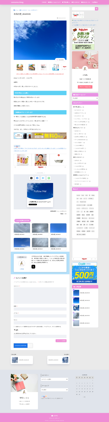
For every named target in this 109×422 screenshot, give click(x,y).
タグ (76, 189)
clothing (93, 195)
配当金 (83, 214)
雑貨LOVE (78, 154)
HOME (55, 416)
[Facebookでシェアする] (37, 178)
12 (84, 386)
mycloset (77, 131)
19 (84, 388)
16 (76, 388)
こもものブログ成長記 (81, 178)
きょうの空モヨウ (62, 211)
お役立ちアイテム (80, 113)
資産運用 (78, 214)
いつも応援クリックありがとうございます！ (84, 25)
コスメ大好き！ (80, 142)
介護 (84, 224)
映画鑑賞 (78, 218)
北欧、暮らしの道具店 (81, 234)
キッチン (78, 208)
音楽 (87, 211)
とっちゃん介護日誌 (81, 169)
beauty (83, 195)
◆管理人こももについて (54, 2)
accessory (78, 195)
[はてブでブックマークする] (43, 178)
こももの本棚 (79, 145)
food (77, 198)
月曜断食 (78, 221)
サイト (15, 320)
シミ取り (86, 227)
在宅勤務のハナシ (80, 172)
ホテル (93, 231)
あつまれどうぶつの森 (81, 205)
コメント (17, 286)
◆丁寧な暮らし (66, 2)
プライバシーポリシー (54, 418)
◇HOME (44, 2)
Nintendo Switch (83, 201)
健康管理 (91, 211)
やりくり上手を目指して (82, 121)
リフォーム (91, 208)
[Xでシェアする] (31, 178)
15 (92, 386)
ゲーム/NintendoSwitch (81, 139)
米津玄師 (83, 231)
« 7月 (84, 397)
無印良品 (83, 221)
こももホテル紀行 (80, 148)
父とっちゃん (91, 218)
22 (92, 388)
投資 (92, 214)
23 (76, 391)
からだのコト (79, 116)
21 (89, 388)
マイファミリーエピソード (82, 181)
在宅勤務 (92, 221)
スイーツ (85, 198)
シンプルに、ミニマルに (82, 118)
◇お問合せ (95, 2)
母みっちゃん (84, 218)
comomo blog (17, 2)
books (86, 195)
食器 (81, 224)
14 (89, 386)
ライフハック (91, 227)
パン (77, 201)
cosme (81, 198)
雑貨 (77, 224)
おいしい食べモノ (80, 133)
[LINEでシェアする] (49, 178)
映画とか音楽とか (80, 151)
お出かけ (78, 160)
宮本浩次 (78, 231)
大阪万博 (88, 231)
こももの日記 (79, 166)
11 (82, 386)
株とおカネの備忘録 (81, 124)
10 (79, 386)
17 (79, 388)
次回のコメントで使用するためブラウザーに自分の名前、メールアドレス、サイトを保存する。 (39, 326)
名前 (16, 306)
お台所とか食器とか (81, 136)
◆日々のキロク (76, 2)
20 (87, 388)
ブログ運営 (91, 224)
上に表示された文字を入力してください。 (25, 333)
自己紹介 (78, 184)
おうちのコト (79, 110)
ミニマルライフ (80, 227)
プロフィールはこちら (85, 86)
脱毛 (88, 221)
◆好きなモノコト (85, 2)
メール (16, 313)
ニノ (82, 211)
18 (82, 388)
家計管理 (88, 214)
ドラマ (78, 211)
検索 (96, 8)
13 (87, 386)
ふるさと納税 (89, 205)
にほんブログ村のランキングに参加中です (52, 398)
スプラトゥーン (85, 208)
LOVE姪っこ (91, 198)
